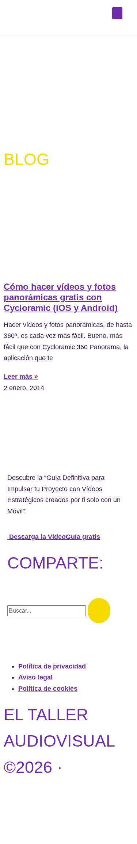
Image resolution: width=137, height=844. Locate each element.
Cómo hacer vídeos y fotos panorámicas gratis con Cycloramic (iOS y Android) (61, 297)
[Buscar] (99, 610)
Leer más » (21, 376)
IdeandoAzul (64, 819)
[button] (117, 13)
